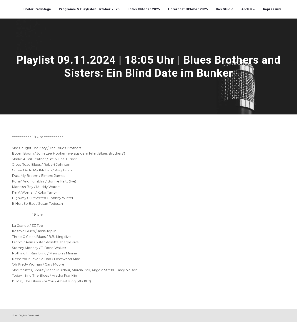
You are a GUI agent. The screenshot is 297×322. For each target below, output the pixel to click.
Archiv (246, 9)
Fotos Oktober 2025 (144, 9)
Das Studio (225, 9)
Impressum (272, 9)
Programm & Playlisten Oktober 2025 (89, 9)
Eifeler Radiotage (37, 9)
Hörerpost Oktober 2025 (188, 9)
